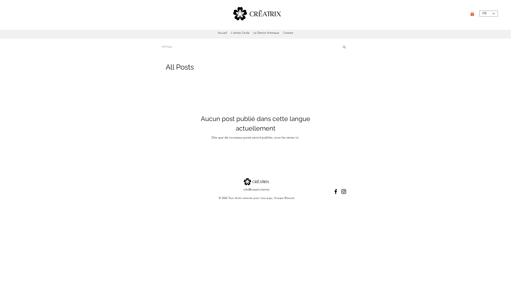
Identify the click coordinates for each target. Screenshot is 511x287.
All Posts (167, 46)
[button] (472, 13)
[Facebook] (336, 191)
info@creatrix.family (256, 189)
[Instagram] (344, 191)
